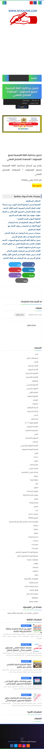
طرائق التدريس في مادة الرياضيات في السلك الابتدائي (21, 258)
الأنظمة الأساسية (32, 377)
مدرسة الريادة (33, 536)
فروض (36, 487)
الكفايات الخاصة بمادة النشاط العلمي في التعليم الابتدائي (21, 244)
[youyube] (32, 745)
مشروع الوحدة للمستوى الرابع (27, 555)
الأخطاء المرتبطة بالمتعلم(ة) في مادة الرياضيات (24, 222)
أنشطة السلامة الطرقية (30, 449)
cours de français (32, 593)
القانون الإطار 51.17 (31, 422)
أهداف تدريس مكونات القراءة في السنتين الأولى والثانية (21, 254)
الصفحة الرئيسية (34, 103)
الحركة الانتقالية (32, 407)
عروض (36, 476)
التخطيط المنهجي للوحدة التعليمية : (28, 219)
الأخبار (36, 361)
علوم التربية (34, 479)
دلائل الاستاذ (34, 464)
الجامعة (35, 403)
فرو (37, 483)
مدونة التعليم (12, 741)
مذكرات (35, 540)
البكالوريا (35, 380)
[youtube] (31, 2)
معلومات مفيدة (32, 559)
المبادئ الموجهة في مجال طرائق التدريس (26, 237)
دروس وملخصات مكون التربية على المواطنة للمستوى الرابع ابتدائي (18, 682)
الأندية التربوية (33, 369)
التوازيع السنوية (32, 396)
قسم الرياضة (33, 502)
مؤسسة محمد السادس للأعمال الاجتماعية (23, 521)
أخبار (36, 354)
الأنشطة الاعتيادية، (31, 373)
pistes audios (33, 601)
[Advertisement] (22, 50)
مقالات (35, 563)
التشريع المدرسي (32, 384)
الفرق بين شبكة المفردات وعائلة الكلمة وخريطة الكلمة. (18, 630)
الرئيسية (34, 78)
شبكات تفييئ (33, 468)
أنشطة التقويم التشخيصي (29, 445)
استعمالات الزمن (32, 358)
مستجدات (34, 544)
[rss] (28, 745)
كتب (36, 510)
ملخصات (35, 567)
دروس (36, 460)
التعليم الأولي (33, 392)
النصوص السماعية (31, 438)
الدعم (36, 415)
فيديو (36, 498)
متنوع (36, 533)
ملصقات (35, 571)
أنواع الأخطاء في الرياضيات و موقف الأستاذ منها (24, 226)
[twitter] (15, 745)
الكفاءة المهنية (32, 426)
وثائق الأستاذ (33, 590)
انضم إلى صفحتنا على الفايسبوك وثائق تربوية (23, 613)
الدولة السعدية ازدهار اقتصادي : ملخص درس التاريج (18, 666)
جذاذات (35, 457)
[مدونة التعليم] (22, 16)
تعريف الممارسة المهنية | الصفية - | (28, 247)
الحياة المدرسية (32, 411)
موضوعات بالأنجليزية (31, 578)
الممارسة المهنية (31, 430)
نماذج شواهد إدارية (31, 586)
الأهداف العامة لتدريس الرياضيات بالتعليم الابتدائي (23, 251)
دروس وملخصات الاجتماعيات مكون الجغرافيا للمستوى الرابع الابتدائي (18, 699)
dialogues (35, 597)
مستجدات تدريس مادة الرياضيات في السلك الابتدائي (22, 233)
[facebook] (35, 2)
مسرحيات (35, 548)
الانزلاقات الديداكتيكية (33, 201)
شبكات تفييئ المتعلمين (29, 472)
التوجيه (35, 399)
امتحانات (35, 441)
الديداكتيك (24, 103)
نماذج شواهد (33, 582)
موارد (36, 574)
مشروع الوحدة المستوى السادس (27, 552)
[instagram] (24, 745)
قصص (36, 506)
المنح (36, 434)
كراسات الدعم (33, 514)
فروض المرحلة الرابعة (30, 495)
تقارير (36, 453)
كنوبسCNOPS (33, 517)
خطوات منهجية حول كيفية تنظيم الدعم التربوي (24, 215)
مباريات (35, 529)
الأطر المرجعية (33, 365)
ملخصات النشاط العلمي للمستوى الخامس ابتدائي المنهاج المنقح (18, 649)
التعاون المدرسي (32, 388)
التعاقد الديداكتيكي (34, 229)
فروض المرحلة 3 (32, 491)
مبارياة (36, 525)
